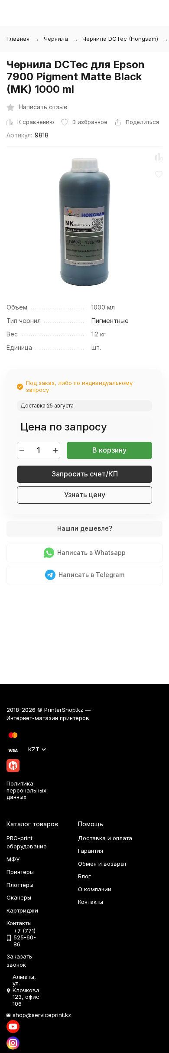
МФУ (13, 859)
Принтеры (20, 871)
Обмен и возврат (102, 863)
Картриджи (22, 910)
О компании (94, 889)
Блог (84, 876)
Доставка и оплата (105, 838)
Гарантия (90, 850)
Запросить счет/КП (85, 473)
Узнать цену (84, 494)
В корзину (109, 450)
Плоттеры (19, 884)
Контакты (90, 901)
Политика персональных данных (26, 790)
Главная (17, 38)
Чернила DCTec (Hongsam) (120, 38)
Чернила (56, 38)
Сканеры (18, 897)
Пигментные (110, 320)
